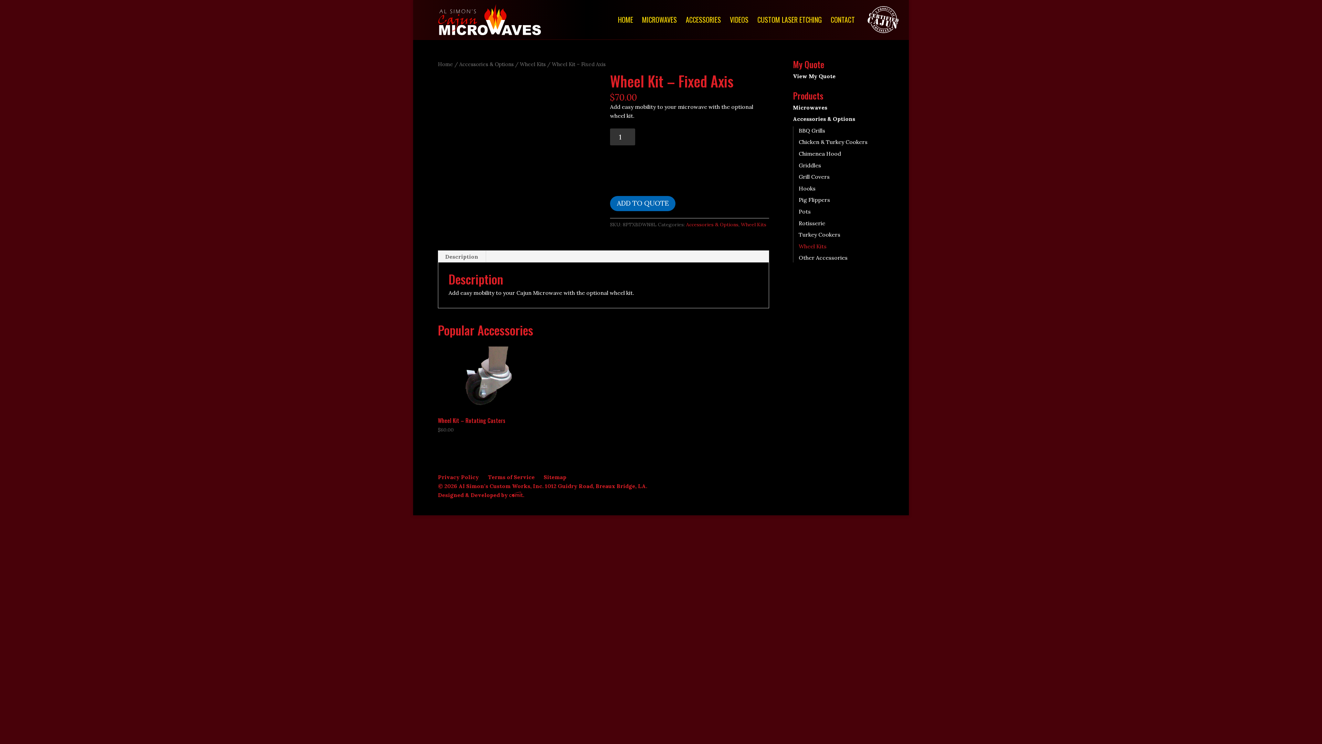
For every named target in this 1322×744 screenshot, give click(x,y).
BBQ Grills (812, 130)
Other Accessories (823, 257)
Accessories (703, 21)
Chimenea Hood (820, 153)
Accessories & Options (486, 64)
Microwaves (659, 21)
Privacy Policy (458, 477)
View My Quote (814, 76)
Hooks (807, 188)
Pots (805, 211)
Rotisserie (812, 223)
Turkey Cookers (819, 234)
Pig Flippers (814, 199)
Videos (739, 21)
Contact (843, 21)
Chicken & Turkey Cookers (833, 141)
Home (625, 21)
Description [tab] (461, 256)
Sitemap (555, 477)
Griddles (810, 165)
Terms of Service (511, 477)
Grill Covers (814, 176)
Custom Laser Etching (789, 21)
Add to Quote (643, 203)
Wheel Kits (533, 64)
